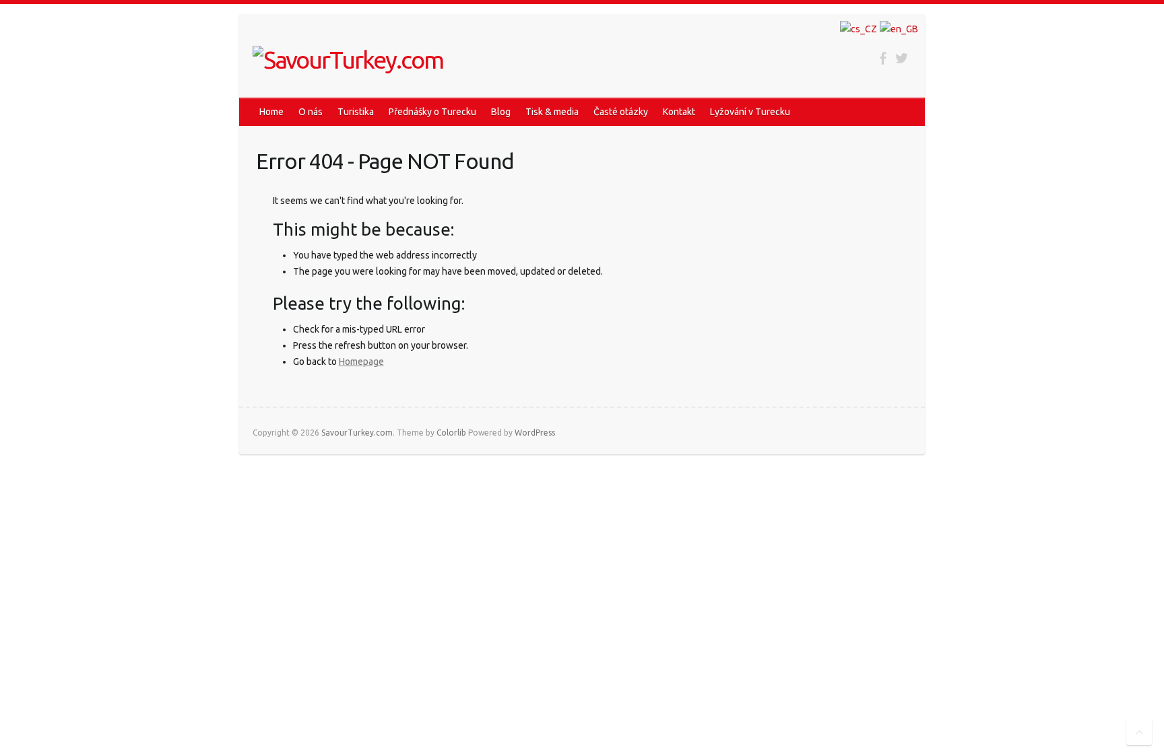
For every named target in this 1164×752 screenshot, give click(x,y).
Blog (501, 111)
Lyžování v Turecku (750, 111)
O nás (310, 111)
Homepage (361, 361)
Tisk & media (552, 111)
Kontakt (679, 111)
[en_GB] (899, 29)
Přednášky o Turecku (432, 111)
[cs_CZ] (858, 29)
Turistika (355, 111)
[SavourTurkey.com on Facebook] (883, 58)
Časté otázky (620, 111)
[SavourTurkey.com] (348, 60)
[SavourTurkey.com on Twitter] (902, 58)
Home (271, 111)
